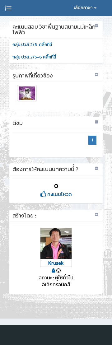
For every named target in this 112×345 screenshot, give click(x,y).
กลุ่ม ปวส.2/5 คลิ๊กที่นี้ (32, 44)
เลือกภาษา (83, 7)
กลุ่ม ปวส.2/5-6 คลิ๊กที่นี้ (34, 57)
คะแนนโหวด (59, 194)
